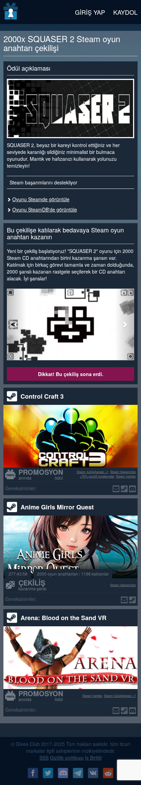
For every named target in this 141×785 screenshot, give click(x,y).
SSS (44, 757)
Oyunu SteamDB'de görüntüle (44, 209)
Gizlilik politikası (67, 757)
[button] (16, 324)
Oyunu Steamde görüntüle (40, 199)
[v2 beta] (11, 12)
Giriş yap (90, 12)
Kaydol (125, 12)
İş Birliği (93, 757)
